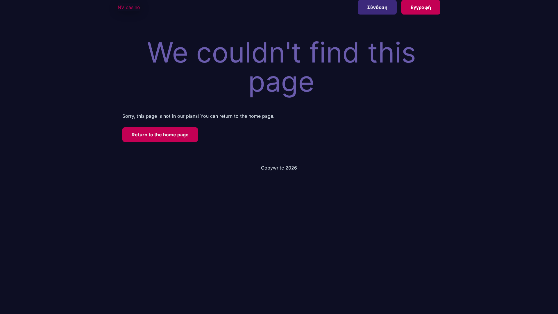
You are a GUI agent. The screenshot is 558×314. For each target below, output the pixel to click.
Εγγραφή (421, 7)
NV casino (129, 7)
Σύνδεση (377, 7)
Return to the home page (160, 135)
